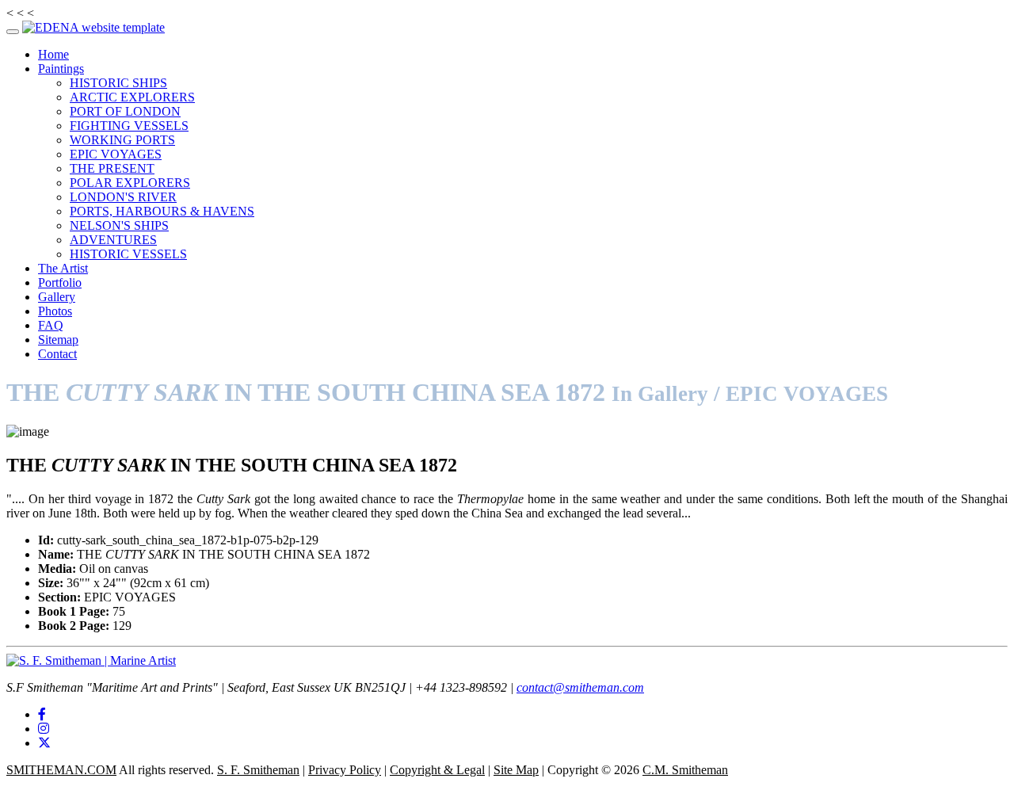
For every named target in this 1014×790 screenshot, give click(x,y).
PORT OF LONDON (125, 111)
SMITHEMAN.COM (61, 770)
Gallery (56, 296)
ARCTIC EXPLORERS (132, 97)
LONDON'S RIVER (123, 197)
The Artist (63, 268)
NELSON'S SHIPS (119, 225)
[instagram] (43, 728)
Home (53, 54)
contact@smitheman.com (580, 687)
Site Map (516, 770)
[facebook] (42, 714)
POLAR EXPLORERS (130, 182)
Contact (57, 354)
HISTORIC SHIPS (118, 83)
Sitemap (58, 339)
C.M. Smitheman (685, 770)
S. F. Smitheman (258, 770)
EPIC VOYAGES (116, 154)
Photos (55, 311)
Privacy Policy (344, 770)
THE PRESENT (112, 168)
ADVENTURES (113, 239)
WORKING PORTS (122, 140)
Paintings (61, 68)
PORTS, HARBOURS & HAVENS (162, 211)
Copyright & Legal (437, 770)
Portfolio (60, 282)
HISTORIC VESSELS (128, 254)
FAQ (50, 325)
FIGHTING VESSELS (129, 125)
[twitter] (44, 743)
